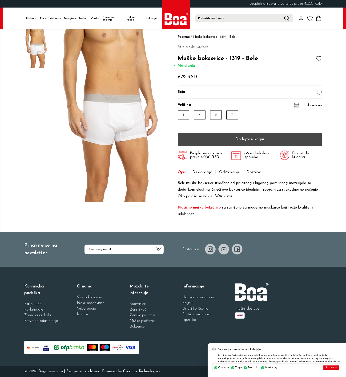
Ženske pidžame (143, 315)
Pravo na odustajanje (41, 321)
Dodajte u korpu (249, 139)
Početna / (185, 37)
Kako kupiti (33, 304)
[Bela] (319, 92)
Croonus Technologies (141, 371)
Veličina (184, 105)
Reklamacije (33, 309)
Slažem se (331, 367)
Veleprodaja (86, 309)
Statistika (253, 367)
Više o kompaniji (90, 297)
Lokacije (151, 18)
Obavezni (223, 367)
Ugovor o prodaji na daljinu (198, 300)
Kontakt (83, 314)
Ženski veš (138, 309)
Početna (31, 18)
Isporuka (189, 320)
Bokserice (137, 326)
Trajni (238, 367)
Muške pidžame (142, 321)
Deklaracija (202, 172)
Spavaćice (138, 304)
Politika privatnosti (196, 314)
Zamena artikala (37, 315)
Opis (182, 172)
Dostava (254, 172)
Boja (181, 92)
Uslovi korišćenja (195, 309)
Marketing (271, 367)
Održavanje (229, 172)
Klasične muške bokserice (199, 207)
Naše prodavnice (90, 303)
